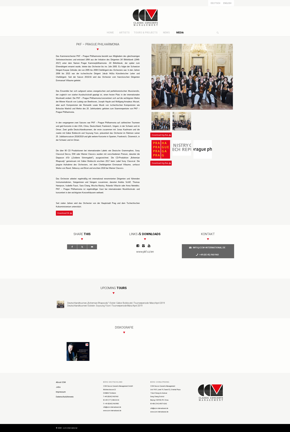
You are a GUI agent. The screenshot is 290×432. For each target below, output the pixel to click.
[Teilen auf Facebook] (72, 246)
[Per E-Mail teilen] (92, 246)
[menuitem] (110, 32)
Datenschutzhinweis (65, 397)
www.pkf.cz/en (145, 251)
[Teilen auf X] (82, 246)
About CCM (61, 382)
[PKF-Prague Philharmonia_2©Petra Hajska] (181, 121)
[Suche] (217, 32)
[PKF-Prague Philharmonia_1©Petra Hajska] (192, 77)
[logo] (145, 17)
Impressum (61, 392)
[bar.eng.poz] (181, 149)
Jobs (58, 387)
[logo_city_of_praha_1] (160, 149)
